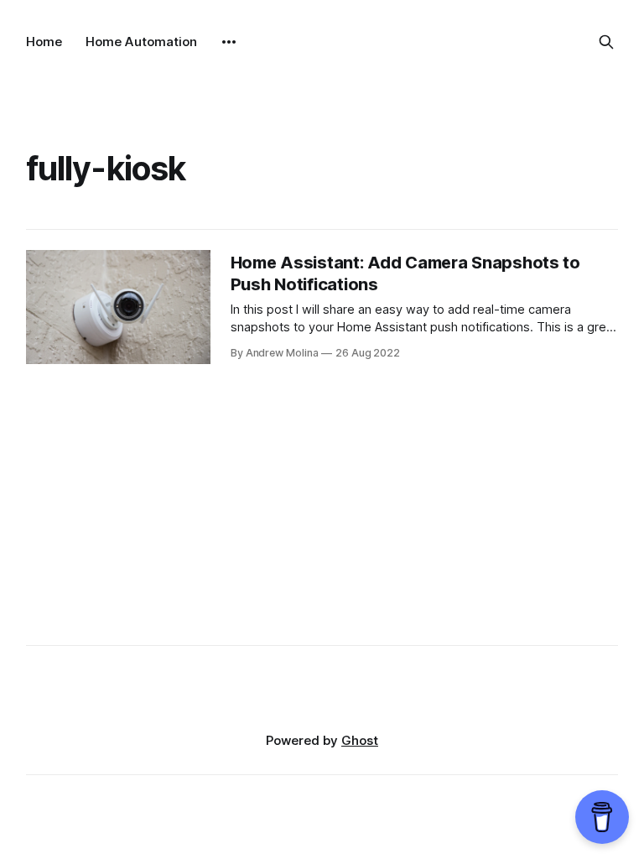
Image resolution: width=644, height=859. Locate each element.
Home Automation (141, 41)
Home (44, 41)
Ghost (359, 740)
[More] (229, 42)
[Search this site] (606, 42)
